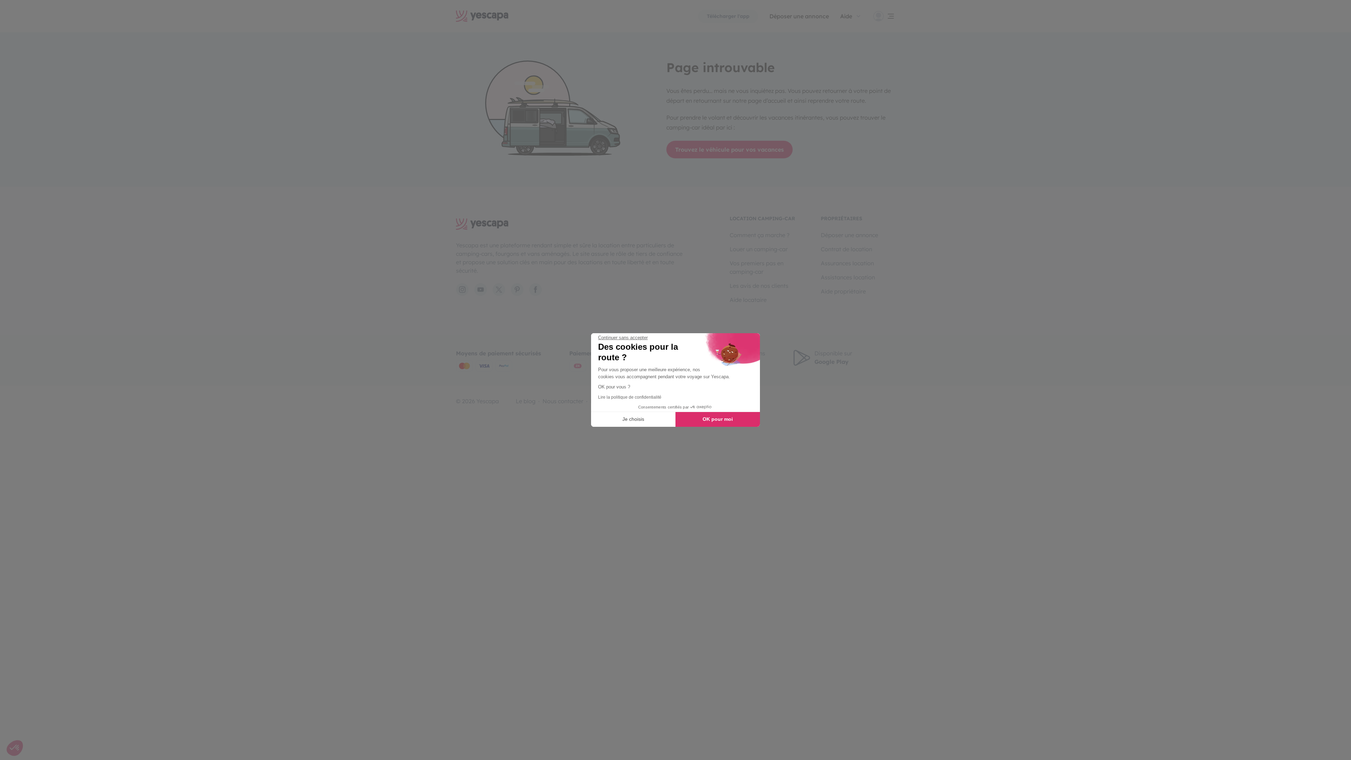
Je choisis (633, 419)
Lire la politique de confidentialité (629, 397)
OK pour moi (718, 419)
